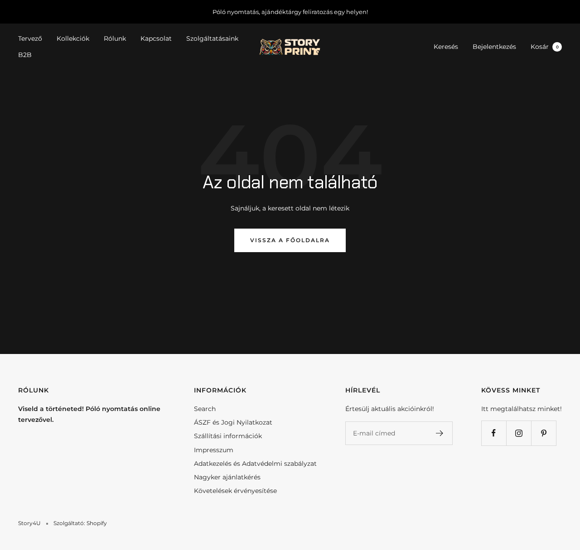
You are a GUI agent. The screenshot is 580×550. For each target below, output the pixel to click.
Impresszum (213, 450)
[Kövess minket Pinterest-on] (543, 433)
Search (205, 409)
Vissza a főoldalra (290, 240)
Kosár (545, 47)
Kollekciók (73, 38)
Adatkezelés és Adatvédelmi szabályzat (255, 463)
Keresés (446, 47)
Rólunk (115, 38)
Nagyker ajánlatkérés (227, 477)
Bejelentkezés (494, 47)
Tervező (30, 38)
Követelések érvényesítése (235, 491)
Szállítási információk (228, 436)
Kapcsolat (156, 38)
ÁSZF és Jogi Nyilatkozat (233, 422)
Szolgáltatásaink (212, 38)
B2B (25, 55)
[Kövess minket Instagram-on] (518, 433)
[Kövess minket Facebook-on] (493, 433)
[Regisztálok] (440, 433)
